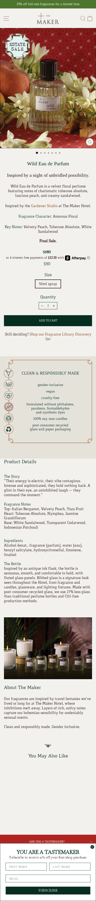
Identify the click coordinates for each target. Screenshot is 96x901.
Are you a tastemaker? (47, 841)
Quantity (48, 297)
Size (48, 274)
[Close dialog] (92, 847)
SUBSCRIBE (48, 890)
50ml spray (48, 284)
